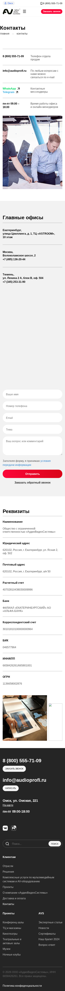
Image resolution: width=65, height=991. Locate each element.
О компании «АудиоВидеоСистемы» (25, 892)
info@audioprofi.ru (14, 70)
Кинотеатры (10, 933)
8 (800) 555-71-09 (13, 56)
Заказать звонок (51, 11)
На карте (8, 805)
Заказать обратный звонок (32, 482)
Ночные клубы (12, 954)
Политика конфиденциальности (22, 985)
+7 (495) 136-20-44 (14, 259)
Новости (43, 928)
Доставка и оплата (14, 898)
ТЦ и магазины (12, 928)
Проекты (8, 887)
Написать (10, 788)
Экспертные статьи (50, 922)
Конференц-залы (13, 922)
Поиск (54, 844)
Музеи (6, 948)
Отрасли (8, 866)
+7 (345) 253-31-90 (14, 281)
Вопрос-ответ (46, 944)
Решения (8, 871)
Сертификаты (47, 933)
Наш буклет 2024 (49, 939)
